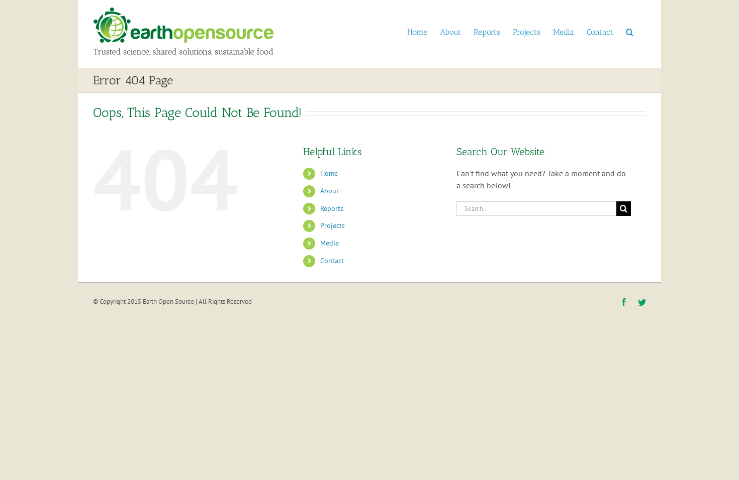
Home (329, 173)
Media (329, 243)
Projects (332, 225)
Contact (332, 260)
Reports (331, 208)
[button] (629, 31)
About (329, 190)
